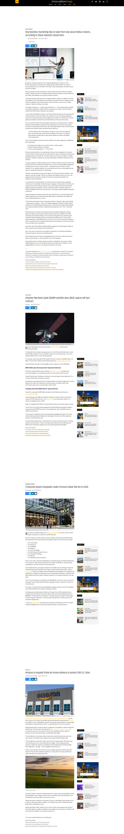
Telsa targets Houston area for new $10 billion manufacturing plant (91, 559)
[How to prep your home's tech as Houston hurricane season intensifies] (80, 806)
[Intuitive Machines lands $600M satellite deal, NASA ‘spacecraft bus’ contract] (49, 329)
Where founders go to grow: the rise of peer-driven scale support (91, 415)
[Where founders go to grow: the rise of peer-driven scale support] (80, 416)
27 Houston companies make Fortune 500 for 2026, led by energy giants (90, 375)
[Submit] (107, 2)
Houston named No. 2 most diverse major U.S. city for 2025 (90, 109)
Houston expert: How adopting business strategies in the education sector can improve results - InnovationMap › (44, 269)
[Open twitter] (96, 1)
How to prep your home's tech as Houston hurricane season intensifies (91, 806)
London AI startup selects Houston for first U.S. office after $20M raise (91, 118)
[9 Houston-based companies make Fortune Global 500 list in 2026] (49, 515)
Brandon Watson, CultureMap (31, 675)
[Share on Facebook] (26, 45)
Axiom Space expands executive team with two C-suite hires (91, 169)
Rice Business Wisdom (32, 38)
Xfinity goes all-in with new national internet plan (90, 787)
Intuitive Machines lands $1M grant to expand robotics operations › (36, 431)
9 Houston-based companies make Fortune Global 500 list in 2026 (56, 487)
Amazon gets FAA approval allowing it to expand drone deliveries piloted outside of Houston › (41, 826)
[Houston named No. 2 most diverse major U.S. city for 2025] (80, 109)
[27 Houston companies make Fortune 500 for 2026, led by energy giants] (80, 374)
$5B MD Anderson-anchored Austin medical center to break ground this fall (91, 551)
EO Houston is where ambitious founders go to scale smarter (91, 425)
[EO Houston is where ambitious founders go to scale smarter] (80, 425)
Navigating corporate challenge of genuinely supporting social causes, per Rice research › (40, 267)
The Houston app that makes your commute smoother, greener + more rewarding (91, 797)
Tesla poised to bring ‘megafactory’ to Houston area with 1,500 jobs (91, 754)
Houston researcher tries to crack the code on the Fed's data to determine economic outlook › (41, 264)
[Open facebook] (92, 1)
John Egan (27, 304)
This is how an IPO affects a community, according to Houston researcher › (38, 262)
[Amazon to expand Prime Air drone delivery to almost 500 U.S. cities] (49, 700)
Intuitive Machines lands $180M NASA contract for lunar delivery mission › (38, 435)
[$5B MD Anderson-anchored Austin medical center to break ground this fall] (80, 551)
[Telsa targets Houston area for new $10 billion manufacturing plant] (80, 560)
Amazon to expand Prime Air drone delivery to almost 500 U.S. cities (57, 673)
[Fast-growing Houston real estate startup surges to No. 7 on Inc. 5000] (80, 365)
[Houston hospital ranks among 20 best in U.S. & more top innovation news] (80, 737)
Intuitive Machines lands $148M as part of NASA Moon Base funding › (37, 433)
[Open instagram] (99, 1)
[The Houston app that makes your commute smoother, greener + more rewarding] (80, 797)
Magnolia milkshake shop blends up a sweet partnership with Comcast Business (91, 611)
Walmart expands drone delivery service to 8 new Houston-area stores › (37, 822)
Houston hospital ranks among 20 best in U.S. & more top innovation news (91, 737)
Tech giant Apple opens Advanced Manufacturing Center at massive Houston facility (91, 569)
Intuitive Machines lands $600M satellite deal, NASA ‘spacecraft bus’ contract (57, 299)
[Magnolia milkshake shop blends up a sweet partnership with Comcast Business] (80, 611)
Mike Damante (28, 490)
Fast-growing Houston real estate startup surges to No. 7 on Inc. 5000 (91, 365)
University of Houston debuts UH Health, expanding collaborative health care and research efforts (91, 152)
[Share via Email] (35, 45)
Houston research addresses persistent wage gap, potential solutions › (37, 266)
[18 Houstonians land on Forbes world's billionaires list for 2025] (80, 746)
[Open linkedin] (103, 1)
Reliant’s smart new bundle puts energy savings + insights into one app (91, 619)
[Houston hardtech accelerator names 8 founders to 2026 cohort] (80, 100)
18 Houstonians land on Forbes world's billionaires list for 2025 (91, 745)
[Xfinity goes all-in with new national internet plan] (80, 788)
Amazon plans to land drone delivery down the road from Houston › (37, 824)
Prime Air (71, 720)
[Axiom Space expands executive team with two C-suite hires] (80, 169)
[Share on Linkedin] (32, 45)
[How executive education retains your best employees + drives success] (80, 434)
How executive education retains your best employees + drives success (91, 434)
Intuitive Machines (55, 347)
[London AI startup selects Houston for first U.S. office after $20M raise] (80, 118)
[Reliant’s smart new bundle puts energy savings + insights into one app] (80, 620)
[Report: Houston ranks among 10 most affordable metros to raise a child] (80, 160)
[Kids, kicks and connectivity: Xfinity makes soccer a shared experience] (80, 602)
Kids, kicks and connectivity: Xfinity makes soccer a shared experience (91, 601)
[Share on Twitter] (29, 45)
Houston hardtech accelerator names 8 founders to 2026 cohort (91, 100)
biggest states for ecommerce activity (59, 729)
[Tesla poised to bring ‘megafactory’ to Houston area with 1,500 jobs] (80, 755)
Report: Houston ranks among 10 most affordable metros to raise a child (91, 161)
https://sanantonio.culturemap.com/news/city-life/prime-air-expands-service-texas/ (47, 718)
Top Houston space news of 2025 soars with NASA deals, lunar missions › (37, 429)
